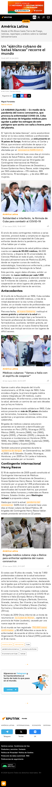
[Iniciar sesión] (38, 17)
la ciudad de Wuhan (24, 617)
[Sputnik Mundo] (7, 18)
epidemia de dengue (12, 450)
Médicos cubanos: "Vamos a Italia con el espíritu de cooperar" (25, 374)
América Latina (10, 214)
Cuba (28, 644)
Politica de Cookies (26, 752)
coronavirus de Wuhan (29, 649)
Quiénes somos (7, 746)
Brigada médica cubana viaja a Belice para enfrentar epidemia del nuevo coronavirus (24, 558)
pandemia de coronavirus (10, 649)
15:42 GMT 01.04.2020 (10, 58)
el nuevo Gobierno (26, 311)
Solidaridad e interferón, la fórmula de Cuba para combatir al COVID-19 (25, 220)
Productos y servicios (9, 749)
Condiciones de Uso (22, 746)
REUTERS (6, 91)
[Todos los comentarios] (3, 783)
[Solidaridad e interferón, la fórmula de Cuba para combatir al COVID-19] (26, 196)
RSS (27, 756)
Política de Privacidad (9, 752)
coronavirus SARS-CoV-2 (30, 150)
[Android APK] (8, 766)
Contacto (22, 749)
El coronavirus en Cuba (9, 654)
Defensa (47, 725)
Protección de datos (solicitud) (13, 756)
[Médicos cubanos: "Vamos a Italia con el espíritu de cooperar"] (26, 350)
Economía (36, 725)
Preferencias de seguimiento (12, 759)
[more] (48, 226)
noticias (22, 654)
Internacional (19, 644)
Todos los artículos (6, 104)
